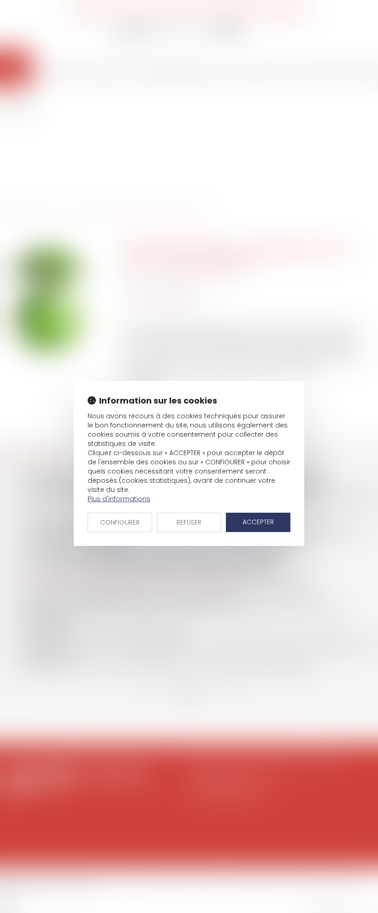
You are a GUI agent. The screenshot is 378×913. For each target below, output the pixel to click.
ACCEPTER (258, 522)
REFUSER (189, 522)
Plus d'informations (119, 498)
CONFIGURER (120, 522)
